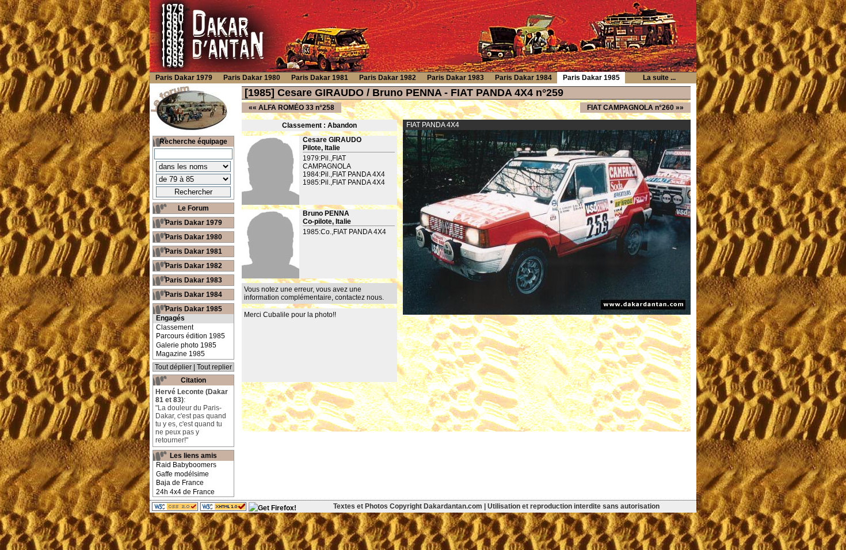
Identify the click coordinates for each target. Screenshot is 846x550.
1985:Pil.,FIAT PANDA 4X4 (344, 182)
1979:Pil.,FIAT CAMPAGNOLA (327, 162)
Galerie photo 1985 (186, 345)
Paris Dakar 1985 (193, 309)
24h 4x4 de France (185, 492)
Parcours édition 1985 (190, 336)
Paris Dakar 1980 (193, 237)
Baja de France (180, 483)
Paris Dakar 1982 (193, 266)
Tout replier (214, 367)
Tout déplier (173, 367)
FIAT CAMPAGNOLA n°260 (630, 108)
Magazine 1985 (180, 354)
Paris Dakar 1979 (193, 223)
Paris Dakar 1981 (193, 251)
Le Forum (193, 208)
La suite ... (659, 78)
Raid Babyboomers (186, 465)
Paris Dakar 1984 (193, 295)
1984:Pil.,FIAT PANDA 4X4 (344, 174)
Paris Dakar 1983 (193, 280)
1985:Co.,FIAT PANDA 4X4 (344, 232)
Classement (174, 327)
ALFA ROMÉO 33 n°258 (296, 108)
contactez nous (358, 297)
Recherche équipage (193, 142)
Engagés (170, 318)
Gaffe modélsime (182, 474)
